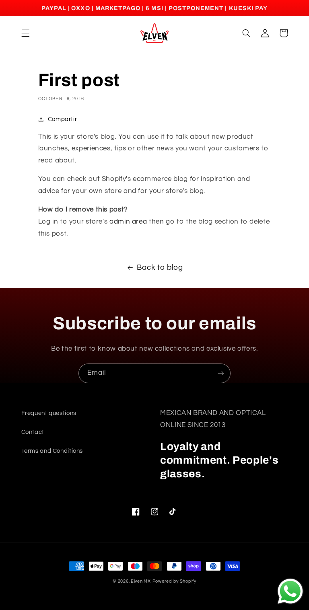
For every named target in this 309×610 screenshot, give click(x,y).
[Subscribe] (221, 373)
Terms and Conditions (52, 451)
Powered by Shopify (174, 581)
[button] (25, 33)
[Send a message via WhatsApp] (290, 591)
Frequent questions (48, 413)
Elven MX (141, 581)
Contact (32, 432)
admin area (128, 221)
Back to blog (160, 267)
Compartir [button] (62, 119)
